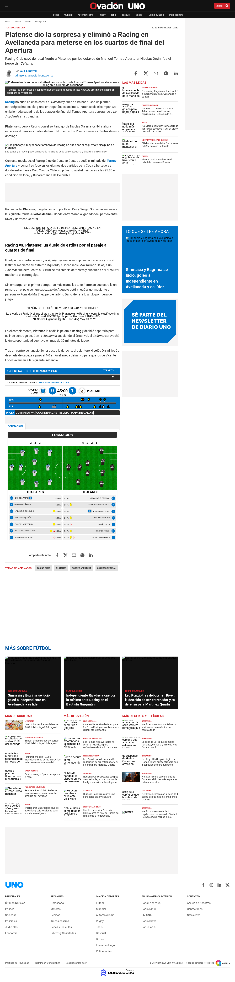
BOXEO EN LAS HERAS (91, 807)
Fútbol (55, 14)
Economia (11, 933)
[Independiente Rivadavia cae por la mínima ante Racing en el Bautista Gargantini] (92, 672)
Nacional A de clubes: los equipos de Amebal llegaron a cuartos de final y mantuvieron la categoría (100, 779)
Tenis (113, 14)
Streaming (147, 721)
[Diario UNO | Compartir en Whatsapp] (166, 73)
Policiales (11, 921)
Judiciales (11, 927)
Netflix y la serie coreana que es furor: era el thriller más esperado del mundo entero (159, 779)
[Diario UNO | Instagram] (211, 885)
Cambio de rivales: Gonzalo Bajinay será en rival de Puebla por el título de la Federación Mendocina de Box (101, 814)
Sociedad (11, 915)
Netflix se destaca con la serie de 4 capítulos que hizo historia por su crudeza (160, 797)
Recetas (55, 915)
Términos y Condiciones (48, 962)
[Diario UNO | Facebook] (203, 885)
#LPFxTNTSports (54, 316)
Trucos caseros (60, 921)
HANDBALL (87, 773)
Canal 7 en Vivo (151, 903)
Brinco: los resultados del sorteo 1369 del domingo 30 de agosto (41, 742)
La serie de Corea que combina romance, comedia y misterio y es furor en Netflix (159, 744)
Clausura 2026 (74, 691)
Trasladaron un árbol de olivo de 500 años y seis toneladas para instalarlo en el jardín (41, 810)
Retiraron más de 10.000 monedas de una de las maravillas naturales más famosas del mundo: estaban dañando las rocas (43, 762)
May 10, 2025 (83, 233)
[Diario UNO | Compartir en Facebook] (135, 73)
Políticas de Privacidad (17, 962)
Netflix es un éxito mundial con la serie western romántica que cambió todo (159, 727)
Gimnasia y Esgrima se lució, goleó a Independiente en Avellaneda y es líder (160, 94)
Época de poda (31, 771)
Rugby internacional (92, 738)
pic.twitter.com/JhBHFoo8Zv (82, 316)
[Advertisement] (150, 197)
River (144, 123)
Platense (61, 568)
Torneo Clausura (150, 88)
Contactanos (194, 909)
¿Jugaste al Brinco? (34, 737)
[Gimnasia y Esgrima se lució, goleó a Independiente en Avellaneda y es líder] (33, 672)
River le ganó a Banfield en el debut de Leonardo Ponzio (157, 161)
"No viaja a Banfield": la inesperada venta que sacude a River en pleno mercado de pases (160, 129)
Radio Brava (149, 921)
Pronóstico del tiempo (35, 787)
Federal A (87, 791)
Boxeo (139, 14)
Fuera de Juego (155, 14)
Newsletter (193, 915)
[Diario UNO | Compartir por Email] (156, 73)
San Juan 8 (149, 927)
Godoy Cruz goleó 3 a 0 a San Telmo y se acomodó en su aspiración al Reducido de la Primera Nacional (157, 112)
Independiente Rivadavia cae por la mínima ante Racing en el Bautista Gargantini (90, 699)
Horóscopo (57, 903)
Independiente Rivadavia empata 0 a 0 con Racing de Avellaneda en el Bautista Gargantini (101, 727)
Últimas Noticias (15, 903)
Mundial (68, 14)
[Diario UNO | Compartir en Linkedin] (176, 73)
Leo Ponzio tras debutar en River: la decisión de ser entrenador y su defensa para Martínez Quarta (150, 699)
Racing (10, 102)
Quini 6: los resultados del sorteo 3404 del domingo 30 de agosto (42, 726)
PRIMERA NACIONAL (150, 105)
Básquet (125, 14)
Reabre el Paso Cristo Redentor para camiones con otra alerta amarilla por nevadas (41, 793)
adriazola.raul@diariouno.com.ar (34, 75)
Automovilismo (86, 14)
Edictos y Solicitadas (63, 933)
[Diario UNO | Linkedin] (219, 885)
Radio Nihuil (149, 909)
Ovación (17, 22)
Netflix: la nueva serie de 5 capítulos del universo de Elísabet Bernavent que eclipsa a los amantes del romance (159, 815)
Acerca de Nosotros (199, 903)
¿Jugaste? (29, 721)
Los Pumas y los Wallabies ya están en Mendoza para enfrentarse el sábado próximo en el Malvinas (101, 745)
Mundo (28, 753)
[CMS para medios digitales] (118, 973)
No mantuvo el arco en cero (155, 140)
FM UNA (147, 915)
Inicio (7, 22)
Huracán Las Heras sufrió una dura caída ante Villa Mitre (99, 795)
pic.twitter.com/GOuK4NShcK (71, 230)
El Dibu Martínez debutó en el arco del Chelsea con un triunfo (160, 144)
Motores (56, 909)
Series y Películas (61, 927)
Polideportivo (176, 14)
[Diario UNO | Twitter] (227, 885)
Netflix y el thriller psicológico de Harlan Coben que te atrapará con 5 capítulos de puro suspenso (160, 762)
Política (9, 909)
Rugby (102, 14)
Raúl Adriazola (28, 71)
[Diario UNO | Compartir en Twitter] (146, 73)
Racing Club (43, 568)
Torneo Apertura (81, 568)
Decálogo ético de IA (76, 962)
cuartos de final (106, 568)
